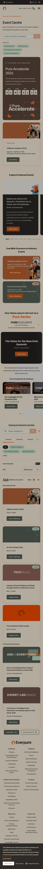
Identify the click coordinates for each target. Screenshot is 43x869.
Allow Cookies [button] (8, 863)
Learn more (7, 858)
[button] (32, 863)
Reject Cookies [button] (20, 863)
